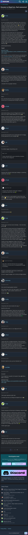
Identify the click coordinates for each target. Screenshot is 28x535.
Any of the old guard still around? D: (11, 500)
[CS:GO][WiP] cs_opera (8, 497)
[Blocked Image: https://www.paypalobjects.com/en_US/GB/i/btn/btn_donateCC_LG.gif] (13, 52)
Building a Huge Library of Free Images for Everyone (15, 489)
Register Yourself (19, 463)
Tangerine (6, 514)
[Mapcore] (4, 1)
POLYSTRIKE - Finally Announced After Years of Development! (14, 493)
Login (6, 463)
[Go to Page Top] (25, 533)
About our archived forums (9, 518)
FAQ (4, 511)
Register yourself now (19, 459)
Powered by (14, 533)
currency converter (8, 56)
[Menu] (26, 1)
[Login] (23, 1)
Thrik (3, 8)
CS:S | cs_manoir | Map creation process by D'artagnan (13, 504)
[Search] (19, 1)
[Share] (26, 11)
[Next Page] (17, 450)
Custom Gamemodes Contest (10, 508)
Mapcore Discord (7, 521)
